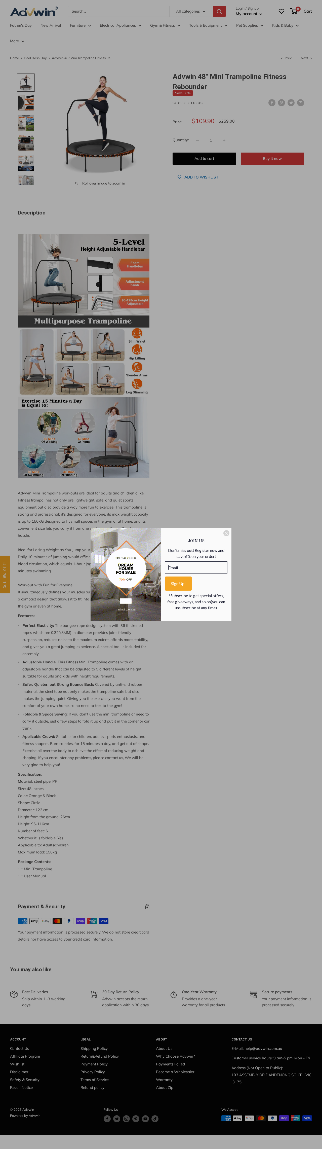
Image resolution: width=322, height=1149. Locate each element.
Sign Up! (178, 583)
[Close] (226, 533)
